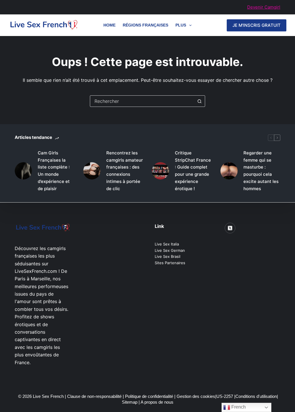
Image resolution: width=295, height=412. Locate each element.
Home (109, 25)
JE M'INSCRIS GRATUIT (256, 25)
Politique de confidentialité (149, 396)
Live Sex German (170, 250)
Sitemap (130, 402)
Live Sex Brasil (167, 256)
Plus (180, 25)
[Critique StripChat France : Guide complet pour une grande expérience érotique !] (160, 170)
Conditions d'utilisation (256, 396)
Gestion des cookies (196, 396)
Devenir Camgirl (263, 7)
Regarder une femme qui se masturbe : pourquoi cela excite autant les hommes (261, 170)
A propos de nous (157, 402)
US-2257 (225, 396)
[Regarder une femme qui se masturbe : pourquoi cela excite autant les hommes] (229, 170)
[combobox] (142, 101)
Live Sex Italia (167, 244)
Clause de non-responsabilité (94, 396)
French (238, 407)
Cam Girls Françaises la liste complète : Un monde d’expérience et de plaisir (54, 170)
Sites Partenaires (170, 262)
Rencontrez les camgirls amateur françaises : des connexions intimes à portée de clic (124, 170)
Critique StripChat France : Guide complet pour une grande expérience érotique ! (193, 170)
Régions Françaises (145, 25)
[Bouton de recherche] (199, 101)
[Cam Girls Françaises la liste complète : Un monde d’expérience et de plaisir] (23, 170)
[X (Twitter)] (230, 228)
